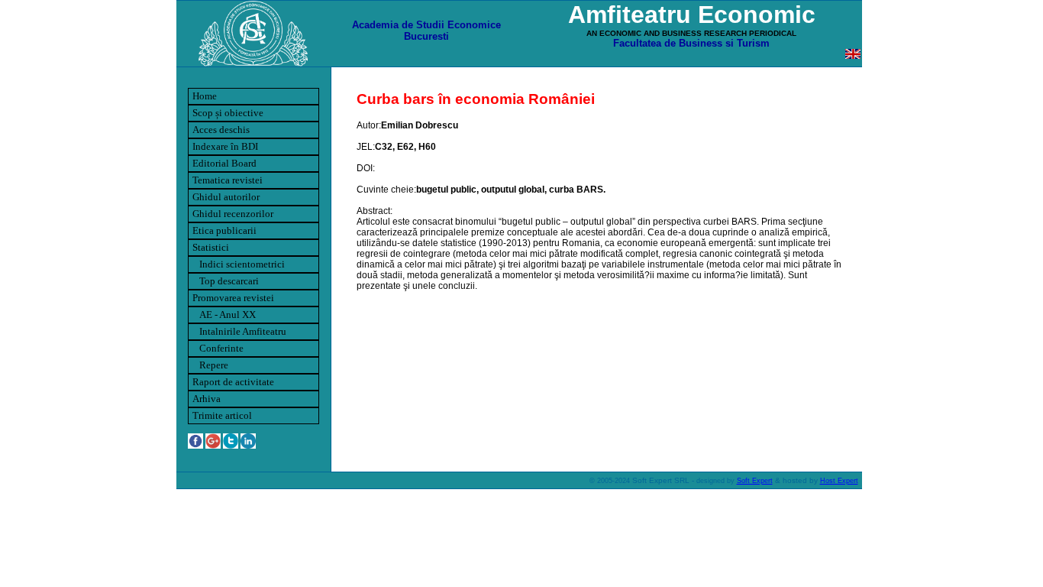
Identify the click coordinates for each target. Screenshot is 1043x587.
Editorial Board (224, 163)
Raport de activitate (233, 382)
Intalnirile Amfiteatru (239, 331)
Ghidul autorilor (226, 197)
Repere (210, 365)
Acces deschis (221, 129)
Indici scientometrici (238, 264)
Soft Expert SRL (659, 480)
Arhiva (206, 398)
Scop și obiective (227, 112)
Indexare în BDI (225, 146)
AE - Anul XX (224, 314)
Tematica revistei (227, 180)
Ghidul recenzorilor (232, 213)
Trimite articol (222, 415)
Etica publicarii (224, 230)
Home (204, 96)
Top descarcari (225, 281)
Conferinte (218, 348)
